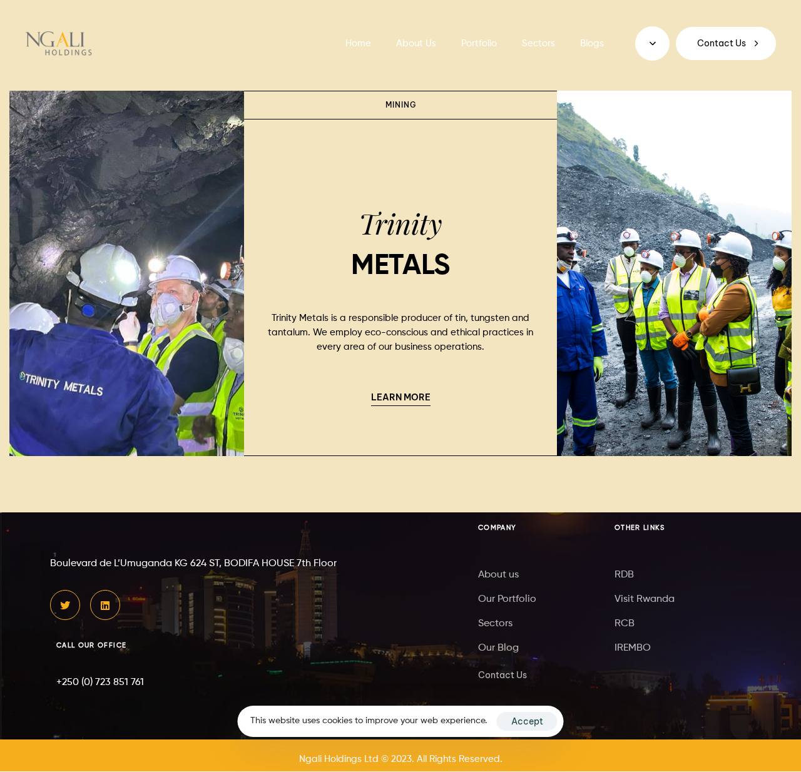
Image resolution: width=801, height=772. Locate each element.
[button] (652, 43)
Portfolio (479, 43)
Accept (527, 721)
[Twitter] (65, 606)
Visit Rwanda (645, 599)
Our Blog (498, 648)
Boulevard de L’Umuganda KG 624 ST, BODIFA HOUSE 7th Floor (193, 564)
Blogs (592, 43)
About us (498, 575)
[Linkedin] (105, 606)
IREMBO (633, 648)
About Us (416, 43)
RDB (624, 575)
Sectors (538, 43)
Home (358, 43)
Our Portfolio (507, 599)
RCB (625, 624)
